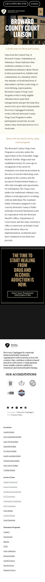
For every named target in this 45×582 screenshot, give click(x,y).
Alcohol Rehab (9, 515)
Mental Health (9, 556)
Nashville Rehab (9, 446)
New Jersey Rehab (10, 465)
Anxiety (6, 532)
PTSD (5, 546)
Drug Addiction (9, 551)
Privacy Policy (16, 415)
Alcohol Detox (9, 561)
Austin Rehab (8, 432)
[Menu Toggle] (40, 11)
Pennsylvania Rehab (11, 461)
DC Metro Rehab (9, 451)
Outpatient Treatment (12, 501)
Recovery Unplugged (25, 412)
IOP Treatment (9, 496)
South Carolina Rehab (12, 456)
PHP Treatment (9, 506)
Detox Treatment (10, 487)
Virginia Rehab (9, 470)
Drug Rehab (8, 511)
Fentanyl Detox (9, 570)
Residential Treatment (12, 492)
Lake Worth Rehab (10, 442)
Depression (7, 537)
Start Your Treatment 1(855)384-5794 (22, 294)
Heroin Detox (8, 565)
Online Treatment (10, 482)
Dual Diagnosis (9, 520)
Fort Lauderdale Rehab (12, 437)
